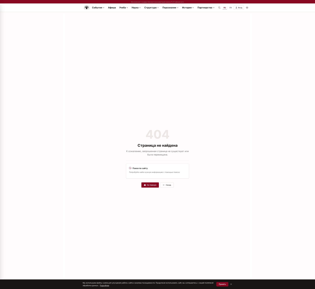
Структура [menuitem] (150, 7)
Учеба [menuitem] (122, 7)
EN (230, 8)
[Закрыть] (231, 284)
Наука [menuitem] (135, 7)
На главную (151, 185)
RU (225, 8)
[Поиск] (219, 7)
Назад (168, 185)
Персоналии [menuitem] (169, 7)
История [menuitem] (187, 7)
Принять (222, 284)
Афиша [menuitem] (112, 7)
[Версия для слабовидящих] (247, 7)
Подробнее (104, 285)
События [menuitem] (97, 7)
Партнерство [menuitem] (204, 7)
